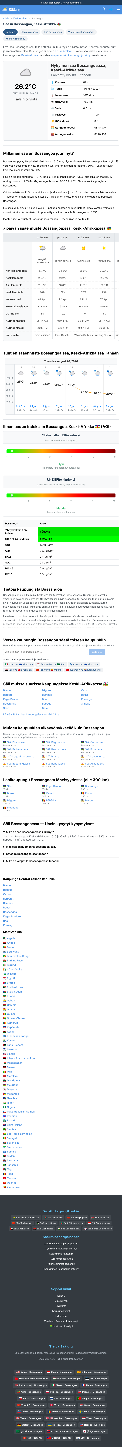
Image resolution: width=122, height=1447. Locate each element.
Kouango (86, 699)
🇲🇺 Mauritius (10, 1084)
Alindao (85, 703)
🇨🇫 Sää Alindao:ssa (92, 765)
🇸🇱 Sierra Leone (12, 1147)
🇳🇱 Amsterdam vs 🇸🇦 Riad (51, 664)
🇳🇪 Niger (8, 1102)
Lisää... (61, 1295)
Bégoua (46, 690)
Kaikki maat (61, 1316)
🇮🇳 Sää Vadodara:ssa (69, 1228)
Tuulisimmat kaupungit (61, 1258)
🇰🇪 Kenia (8, 1031)
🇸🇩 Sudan (9, 1156)
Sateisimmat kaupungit (61, 1253)
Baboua (46, 703)
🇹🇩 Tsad (8, 1173)
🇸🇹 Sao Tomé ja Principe (17, 1133)
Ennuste (10, 32)
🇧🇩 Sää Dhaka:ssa (53, 1217)
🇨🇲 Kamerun (10, 1022)
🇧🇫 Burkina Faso (13, 960)
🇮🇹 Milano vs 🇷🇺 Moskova (19, 664)
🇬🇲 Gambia (9, 1005)
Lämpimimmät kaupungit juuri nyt (61, 1243)
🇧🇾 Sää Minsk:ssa (100, 1217)
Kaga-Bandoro (11, 699)
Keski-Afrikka (20, 18)
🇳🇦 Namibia (10, 1098)
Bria (44, 699)
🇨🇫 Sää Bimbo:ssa (14, 743)
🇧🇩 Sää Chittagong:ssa (72, 1223)
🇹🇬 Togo (8, 1169)
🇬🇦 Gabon (9, 1000)
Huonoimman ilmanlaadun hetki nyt (61, 1269)
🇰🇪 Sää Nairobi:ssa (46, 1223)
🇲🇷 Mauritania (11, 1080)
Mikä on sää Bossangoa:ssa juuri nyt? (30, 832)
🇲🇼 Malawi (9, 1067)
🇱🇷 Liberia (9, 1053)
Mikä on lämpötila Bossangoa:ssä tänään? (32, 861)
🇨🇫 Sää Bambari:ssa (54, 751)
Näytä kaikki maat (72, 2)
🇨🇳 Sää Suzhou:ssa (22, 1223)
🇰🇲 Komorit (10, 1040)
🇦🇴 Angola (9, 942)
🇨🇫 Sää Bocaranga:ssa (16, 765)
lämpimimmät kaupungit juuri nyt (71, 55)
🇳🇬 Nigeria (9, 1107)
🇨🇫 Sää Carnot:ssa (92, 743)
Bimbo (7, 690)
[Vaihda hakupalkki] (103, 9)
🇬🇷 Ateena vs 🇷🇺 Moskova (84, 664)
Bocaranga (9, 703)
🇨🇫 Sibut (8, 787)
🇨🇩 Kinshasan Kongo (16, 1036)
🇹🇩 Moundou (10, 809)
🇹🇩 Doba (86, 795)
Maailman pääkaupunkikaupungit (61, 1321)
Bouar (84, 694)
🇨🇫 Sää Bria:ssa (51, 758)
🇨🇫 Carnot (48, 795)
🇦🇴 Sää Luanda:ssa (43, 1228)
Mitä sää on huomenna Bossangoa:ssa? (31, 846)
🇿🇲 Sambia (9, 1129)
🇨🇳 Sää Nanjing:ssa (77, 1217)
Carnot (85, 690)
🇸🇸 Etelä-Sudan (12, 991)
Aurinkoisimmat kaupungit (61, 1263)
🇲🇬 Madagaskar (12, 1062)
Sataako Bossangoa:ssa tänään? (27, 853)
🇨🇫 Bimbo (87, 802)
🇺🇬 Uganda (10, 1182)
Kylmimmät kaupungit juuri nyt (61, 1248)
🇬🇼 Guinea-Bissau (14, 1018)
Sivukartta (61, 1306)
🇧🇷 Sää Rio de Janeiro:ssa (26, 1217)
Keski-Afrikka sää (15, 38)
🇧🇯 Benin (8, 947)
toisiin (6, 18)
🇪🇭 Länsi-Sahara (13, 1044)
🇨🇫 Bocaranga (89, 787)
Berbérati (8, 694)
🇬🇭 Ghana (9, 1009)
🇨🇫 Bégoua (9, 802)
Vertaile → (97, 652)
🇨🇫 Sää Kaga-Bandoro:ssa (18, 758)
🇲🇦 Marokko (10, 1076)
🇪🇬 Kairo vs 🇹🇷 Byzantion (18, 669)
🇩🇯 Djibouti (10, 973)
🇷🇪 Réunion (10, 1116)
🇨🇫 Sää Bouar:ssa (91, 751)
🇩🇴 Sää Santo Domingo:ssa (98, 1228)
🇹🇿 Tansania (10, 1164)
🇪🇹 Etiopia (9, 996)
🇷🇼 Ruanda (9, 1120)
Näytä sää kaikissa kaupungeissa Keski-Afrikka (31, 714)
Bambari (47, 694)
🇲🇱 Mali (7, 1071)
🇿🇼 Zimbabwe (11, 1187)
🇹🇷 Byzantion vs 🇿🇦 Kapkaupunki (83, 669)
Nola (45, 708)
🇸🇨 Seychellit (11, 1142)
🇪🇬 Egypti (9, 978)
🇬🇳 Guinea (9, 1013)
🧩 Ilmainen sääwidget (61, 1326)
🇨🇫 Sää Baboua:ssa (53, 765)
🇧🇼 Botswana (11, 951)
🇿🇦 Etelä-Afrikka (13, 987)
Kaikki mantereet (61, 1311)
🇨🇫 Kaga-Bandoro (52, 787)
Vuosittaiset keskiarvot (81, 32)
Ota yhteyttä (61, 1300)
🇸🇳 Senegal (10, 1138)
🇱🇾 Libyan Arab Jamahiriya (19, 1058)
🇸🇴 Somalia (10, 1151)
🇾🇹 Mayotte (10, 1089)
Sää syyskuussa (53, 32)
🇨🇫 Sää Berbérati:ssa (15, 751)
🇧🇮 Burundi (10, 965)
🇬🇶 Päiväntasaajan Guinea (19, 1111)
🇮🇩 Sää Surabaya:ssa (99, 1223)
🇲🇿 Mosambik (11, 1093)
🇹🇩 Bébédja (49, 802)
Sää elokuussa (29, 32)
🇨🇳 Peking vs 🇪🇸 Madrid (48, 669)
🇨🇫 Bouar (8, 795)
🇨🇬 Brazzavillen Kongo (16, 956)
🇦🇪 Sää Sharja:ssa (19, 1228)
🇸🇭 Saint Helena (12, 1124)
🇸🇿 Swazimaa (11, 1160)
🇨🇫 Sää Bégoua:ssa (53, 743)
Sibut (6, 708)
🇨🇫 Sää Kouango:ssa (93, 758)
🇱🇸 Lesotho (10, 1049)
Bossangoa (10, 912)
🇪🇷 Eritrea (9, 982)
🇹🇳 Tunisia (9, 1178)
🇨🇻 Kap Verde (11, 1027)
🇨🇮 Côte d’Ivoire (12, 969)
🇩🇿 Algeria (9, 938)
